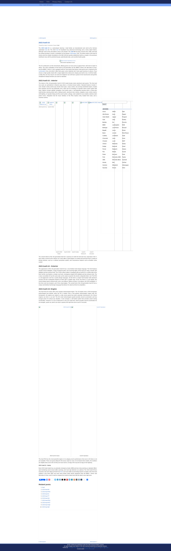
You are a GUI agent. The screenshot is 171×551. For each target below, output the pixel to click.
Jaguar (114, 117)
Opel (123, 111)
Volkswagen (73, 53)
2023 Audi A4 (43, 38)
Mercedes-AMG (116, 157)
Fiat (103, 151)
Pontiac (124, 119)
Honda (104, 162)
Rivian (124, 130)
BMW (104, 125)
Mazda (114, 151)
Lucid (113, 141)
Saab (123, 135)
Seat (61, 471)
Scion (123, 138)
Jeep (113, 119)
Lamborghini (42, 71)
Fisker (104, 154)
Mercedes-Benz (116, 159)
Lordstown (115, 135)
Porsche (124, 122)
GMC (104, 159)
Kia (113, 122)
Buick (104, 133)
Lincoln (114, 133)
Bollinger (105, 127)
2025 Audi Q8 (45, 507)
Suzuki (124, 151)
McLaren (114, 154)
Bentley (105, 122)
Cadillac (105, 135)
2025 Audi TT (45, 496)
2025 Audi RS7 (46, 502)
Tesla (123, 154)
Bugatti (104, 130)
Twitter (70, 547)
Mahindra (114, 143)
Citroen (104, 143)
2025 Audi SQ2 (46, 505)
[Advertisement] (85, 21)
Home (41, 2)
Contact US (68, 2)
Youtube (86, 547)
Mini (113, 162)
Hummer (105, 165)
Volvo (123, 167)
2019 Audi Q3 (45, 498)
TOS (47, 2)
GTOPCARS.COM (89, 549)
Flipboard (97, 547)
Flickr (102, 547)
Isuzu (113, 114)
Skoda (124, 143)
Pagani (124, 114)
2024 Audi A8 (45, 489)
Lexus (114, 130)
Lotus (113, 138)
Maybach (114, 149)
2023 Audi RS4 (46, 491)
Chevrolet (105, 138)
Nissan (114, 167)
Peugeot (124, 117)
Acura (104, 111)
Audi (44, 5)
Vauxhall (124, 159)
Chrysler (105, 141)
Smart (123, 146)
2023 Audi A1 (93, 38)
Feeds (106, 547)
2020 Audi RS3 (46, 500)
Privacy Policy (57, 2)
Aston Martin (106, 117)
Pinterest (74, 547)
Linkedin (92, 547)
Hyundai (105, 167)
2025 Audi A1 (45, 494)
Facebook (80, 547)
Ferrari (104, 149)
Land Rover (115, 127)
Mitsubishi (115, 165)
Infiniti (113, 111)
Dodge (104, 146)
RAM (123, 125)
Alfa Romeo (106, 114)
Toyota (124, 157)
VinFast (124, 162)
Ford (104, 157)
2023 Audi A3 (44, 43)
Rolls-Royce (125, 133)
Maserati (114, 146)
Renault (124, 127)
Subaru (124, 149)
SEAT (123, 141)
